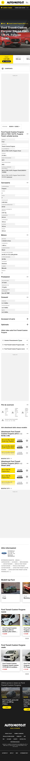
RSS (3, 739)
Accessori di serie (8, 319)
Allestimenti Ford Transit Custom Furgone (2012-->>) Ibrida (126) (11, 433)
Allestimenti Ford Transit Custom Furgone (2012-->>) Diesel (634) (11, 463)
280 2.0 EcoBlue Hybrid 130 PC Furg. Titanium (8, 440)
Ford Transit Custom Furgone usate (14, 345)
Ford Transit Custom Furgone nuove (14, 349)
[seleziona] (9, 177)
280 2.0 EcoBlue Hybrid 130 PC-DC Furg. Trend (8, 453)
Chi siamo (9, 739)
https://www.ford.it (11, 556)
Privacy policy (8, 733)
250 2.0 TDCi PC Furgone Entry (6, 470)
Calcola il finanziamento (11, 340)
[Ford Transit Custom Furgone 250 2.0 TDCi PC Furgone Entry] (27, 470)
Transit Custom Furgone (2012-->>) (18, 23)
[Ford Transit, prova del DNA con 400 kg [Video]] (10, 692)
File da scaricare (7, 405)
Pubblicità (19, 736)
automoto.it (5, 753)
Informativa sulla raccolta (7, 758)
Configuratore (5, 562)
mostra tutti (5, 458)
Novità (26, 697)
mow (17, 753)
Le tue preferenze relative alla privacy (10, 760)
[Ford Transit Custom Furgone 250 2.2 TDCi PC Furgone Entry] (27, 477)
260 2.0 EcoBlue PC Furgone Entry (7, 483)
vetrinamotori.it (24, 753)
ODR (25, 736)
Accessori (15, 562)
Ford (4, 23)
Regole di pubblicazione (8, 736)
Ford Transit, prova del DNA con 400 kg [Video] (10, 702)
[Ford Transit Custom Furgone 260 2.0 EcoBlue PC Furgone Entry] (27, 483)
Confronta (7, 61)
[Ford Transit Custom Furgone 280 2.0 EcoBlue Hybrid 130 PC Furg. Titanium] (27, 441)
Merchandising (24, 562)
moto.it (11, 753)
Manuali (17, 560)
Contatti (15, 739)
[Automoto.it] (15, 2)
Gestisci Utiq (23, 739)
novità (4, 697)
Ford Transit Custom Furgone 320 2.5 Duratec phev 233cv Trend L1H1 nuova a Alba (9, 631)
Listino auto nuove (20, 7)
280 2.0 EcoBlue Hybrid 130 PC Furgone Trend (8, 446)
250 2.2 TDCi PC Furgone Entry (6, 476)
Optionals (5, 324)
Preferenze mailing (15, 741)
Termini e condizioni (18, 733)
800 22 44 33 (10, 554)
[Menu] (27, 2)
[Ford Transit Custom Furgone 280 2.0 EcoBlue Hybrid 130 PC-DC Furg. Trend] (27, 453)
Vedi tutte (27, 638)
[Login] (2, 2)
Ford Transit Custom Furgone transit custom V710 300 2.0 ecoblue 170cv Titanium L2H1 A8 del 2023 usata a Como (10, 668)
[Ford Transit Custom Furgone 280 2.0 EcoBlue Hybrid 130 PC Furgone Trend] (27, 447)
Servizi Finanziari (8, 564)
